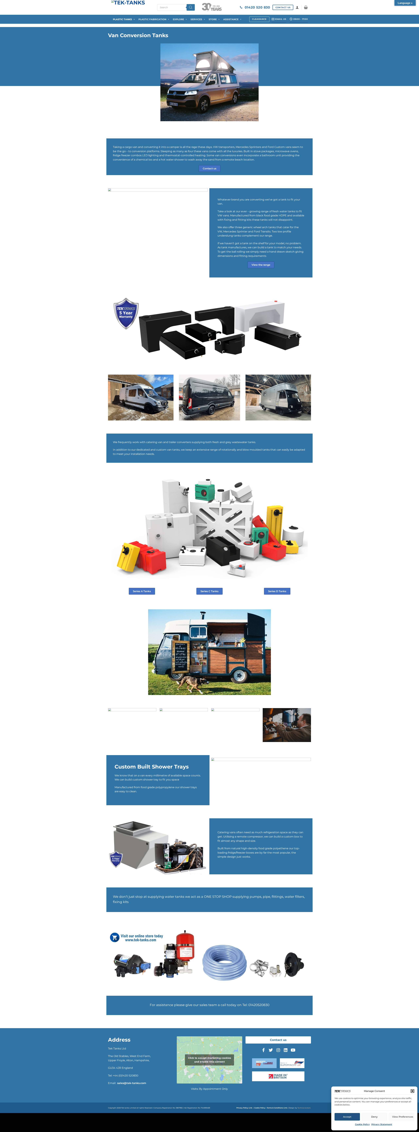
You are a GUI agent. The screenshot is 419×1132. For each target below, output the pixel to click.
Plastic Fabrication (152, 19)
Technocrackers (303, 1108)
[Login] (297, 7)
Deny (374, 1116)
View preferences (402, 1116)
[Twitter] (271, 1050)
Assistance (230, 19)
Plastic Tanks (122, 19)
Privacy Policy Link (244, 1108)
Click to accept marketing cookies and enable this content (209, 1059)
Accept (347, 1116)
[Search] (191, 7)
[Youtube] (293, 1050)
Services (196, 19)
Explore (178, 19)
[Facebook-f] (263, 1050)
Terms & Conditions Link (277, 1108)
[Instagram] (278, 1050)
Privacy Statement (381, 1124)
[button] (412, 1091)
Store (213, 19)
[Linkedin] (285, 1050)
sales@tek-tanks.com (131, 1083)
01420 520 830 (256, 7)
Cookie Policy (362, 1124)
